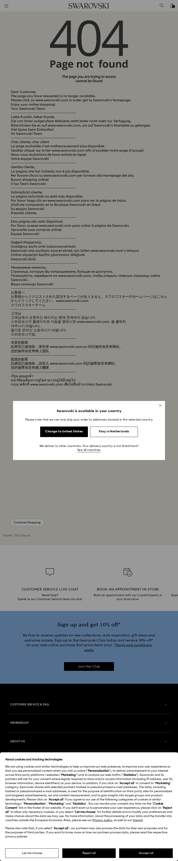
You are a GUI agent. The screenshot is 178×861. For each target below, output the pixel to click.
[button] (160, 405)
